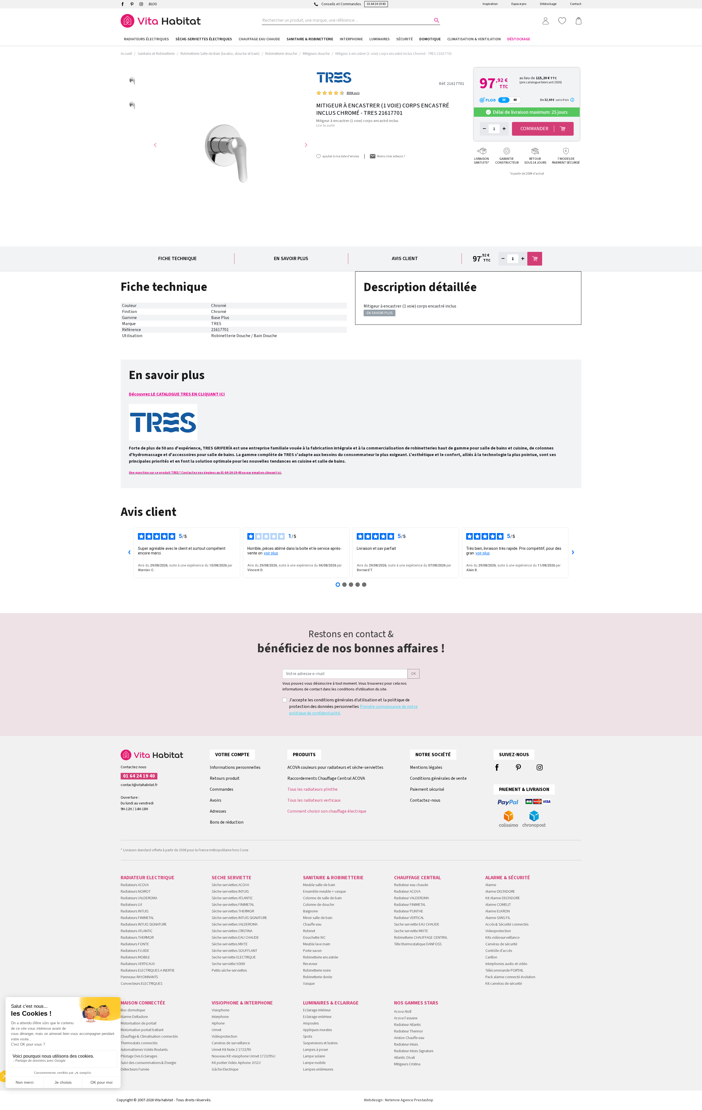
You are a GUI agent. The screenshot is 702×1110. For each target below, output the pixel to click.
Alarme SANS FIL (497, 918)
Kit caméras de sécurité (503, 983)
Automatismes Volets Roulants (144, 1049)
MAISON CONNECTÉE (143, 1003)
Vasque (309, 983)
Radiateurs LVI (131, 904)
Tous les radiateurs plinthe (312, 789)
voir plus (271, 553)
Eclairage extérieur (317, 1017)
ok (413, 673)
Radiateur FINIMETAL (410, 904)
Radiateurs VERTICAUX (138, 964)
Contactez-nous (425, 800)
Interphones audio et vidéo (506, 964)
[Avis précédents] (129, 553)
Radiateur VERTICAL (409, 918)
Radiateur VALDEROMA (411, 898)
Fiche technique (177, 258)
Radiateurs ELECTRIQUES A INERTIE (148, 970)
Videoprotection (498, 931)
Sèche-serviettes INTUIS (230, 891)
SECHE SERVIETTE (231, 877)
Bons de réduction (227, 822)
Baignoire (310, 911)
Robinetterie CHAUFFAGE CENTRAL (421, 937)
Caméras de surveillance (231, 1043)
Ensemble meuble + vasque (324, 891)
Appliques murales (317, 1030)
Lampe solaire (314, 1056)
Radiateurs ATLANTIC (136, 931)
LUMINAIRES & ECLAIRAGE (331, 1003)
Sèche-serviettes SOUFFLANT (234, 951)
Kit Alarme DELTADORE (502, 898)
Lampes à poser (315, 1049)
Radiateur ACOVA (407, 891)
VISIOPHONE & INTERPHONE (242, 1003)
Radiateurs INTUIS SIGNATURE (144, 924)
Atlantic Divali (404, 1057)
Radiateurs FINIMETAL (137, 918)
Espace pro (518, 4)
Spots (307, 1036)
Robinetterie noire (317, 970)
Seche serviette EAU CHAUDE (416, 924)
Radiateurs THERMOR (137, 937)
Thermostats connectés (139, 1043)
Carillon (491, 957)
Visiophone (220, 1010)
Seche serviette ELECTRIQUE (234, 957)
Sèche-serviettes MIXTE (230, 944)
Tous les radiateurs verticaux (314, 800)
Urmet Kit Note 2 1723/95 (231, 1049)
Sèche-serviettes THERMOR (233, 911)
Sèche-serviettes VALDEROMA (234, 924)
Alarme (490, 885)
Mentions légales (426, 767)
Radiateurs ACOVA (135, 885)
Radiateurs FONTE (135, 944)
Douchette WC (314, 937)
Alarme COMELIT (498, 904)
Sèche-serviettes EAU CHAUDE (235, 937)
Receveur (310, 964)
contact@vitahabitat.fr (139, 785)
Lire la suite (325, 125)
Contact (575, 4)
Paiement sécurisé (427, 789)
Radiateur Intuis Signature (413, 1051)
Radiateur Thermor (408, 1031)
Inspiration (490, 4)
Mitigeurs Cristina (407, 1064)
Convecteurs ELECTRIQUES (141, 983)
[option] (133, 80)
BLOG (153, 4)
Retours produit (225, 778)
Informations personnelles (235, 767)
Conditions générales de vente (438, 778)
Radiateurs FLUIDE (135, 951)
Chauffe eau (312, 924)
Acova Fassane (405, 1018)
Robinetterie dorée (317, 977)
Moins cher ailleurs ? (391, 156)
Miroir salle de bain (317, 918)
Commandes (221, 789)
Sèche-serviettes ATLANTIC (232, 898)
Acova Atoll (402, 1011)
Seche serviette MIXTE (411, 931)
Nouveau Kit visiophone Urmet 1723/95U (243, 1056)
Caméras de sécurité (501, 944)
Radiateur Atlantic (407, 1025)
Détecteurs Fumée (135, 1069)
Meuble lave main (316, 944)
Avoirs (215, 800)
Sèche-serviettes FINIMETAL (233, 904)
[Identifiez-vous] (545, 21)
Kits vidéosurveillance (502, 937)
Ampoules (311, 1023)
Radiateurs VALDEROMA (139, 898)
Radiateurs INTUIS (134, 911)
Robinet (309, 931)
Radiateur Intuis (406, 1044)
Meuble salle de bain (319, 885)
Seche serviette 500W (228, 964)
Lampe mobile (314, 1063)
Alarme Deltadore (134, 1017)
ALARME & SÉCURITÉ (507, 877)
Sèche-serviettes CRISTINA (232, 931)
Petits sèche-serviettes (229, 970)
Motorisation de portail (138, 1023)
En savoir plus (291, 258)
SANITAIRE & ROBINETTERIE (333, 877)
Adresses (218, 811)
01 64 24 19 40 (376, 4)
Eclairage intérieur (317, 1010)
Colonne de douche (318, 904)
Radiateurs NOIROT (136, 891)
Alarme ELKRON (497, 911)
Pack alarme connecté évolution (510, 977)
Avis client (405, 258)
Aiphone (218, 1023)
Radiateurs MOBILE (135, 957)
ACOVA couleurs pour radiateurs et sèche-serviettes (335, 767)
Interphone (220, 1017)
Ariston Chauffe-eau (409, 1038)
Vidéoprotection (224, 1036)
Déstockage (548, 4)
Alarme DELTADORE (500, 891)
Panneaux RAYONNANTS (139, 977)
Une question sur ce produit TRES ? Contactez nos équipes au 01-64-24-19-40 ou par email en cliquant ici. (205, 473)
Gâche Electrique (225, 1069)
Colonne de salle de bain (322, 898)
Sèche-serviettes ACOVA (230, 885)
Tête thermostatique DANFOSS (417, 944)
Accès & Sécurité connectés (506, 924)
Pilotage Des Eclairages (139, 1056)
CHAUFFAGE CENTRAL (417, 877)
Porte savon (312, 951)
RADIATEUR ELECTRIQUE (147, 877)
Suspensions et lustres (320, 1043)
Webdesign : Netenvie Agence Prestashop (398, 1100)
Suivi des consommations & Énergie (148, 1063)
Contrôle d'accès (498, 951)
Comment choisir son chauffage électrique (326, 811)
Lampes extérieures (318, 1069)
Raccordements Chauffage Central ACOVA (326, 778)
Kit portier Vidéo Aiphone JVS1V (236, 1063)
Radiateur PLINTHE (408, 911)
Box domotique (133, 1010)
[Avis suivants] (573, 553)
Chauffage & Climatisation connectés (149, 1036)
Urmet (216, 1030)
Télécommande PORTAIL (504, 970)
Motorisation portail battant (142, 1030)
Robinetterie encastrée (320, 957)
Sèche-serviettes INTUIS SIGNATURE (239, 918)
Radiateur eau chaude (411, 885)
